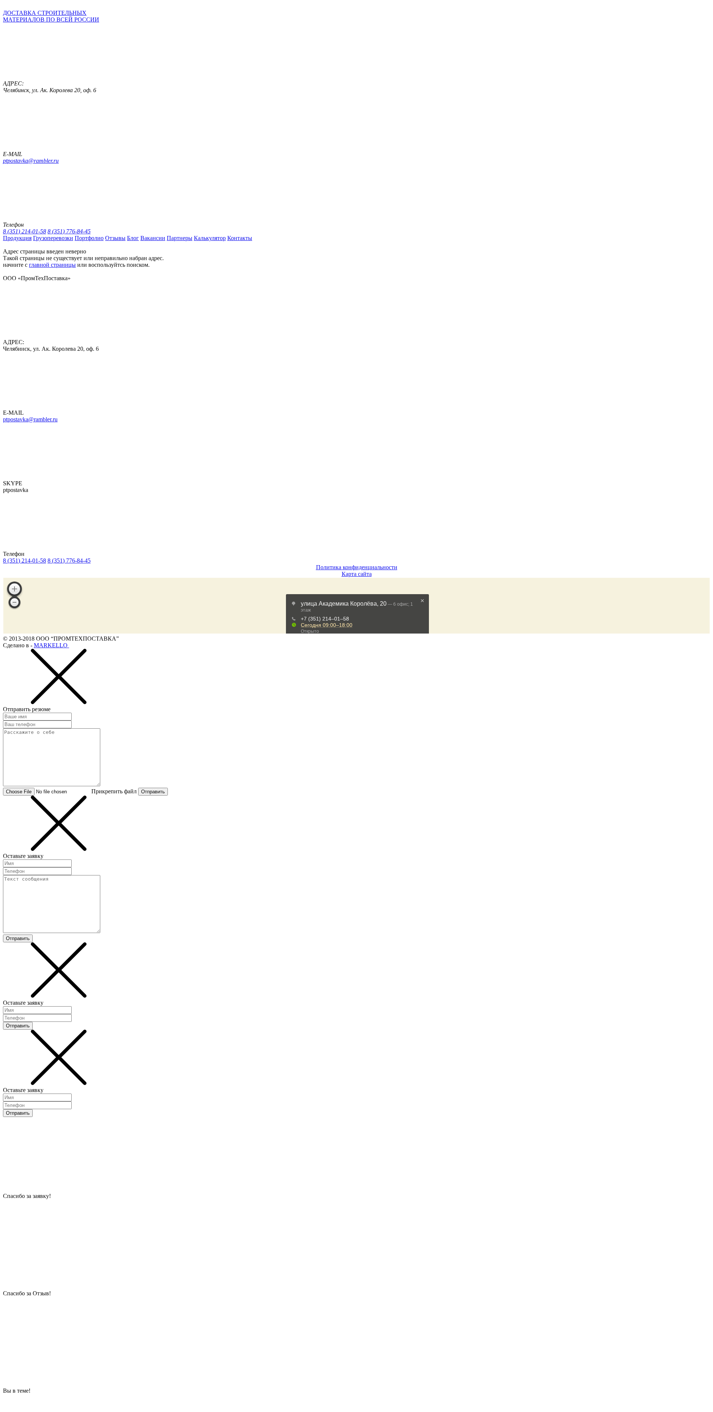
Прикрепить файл (114, 791)
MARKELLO (51, 645)
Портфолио (89, 238)
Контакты (239, 238)
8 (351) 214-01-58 (24, 231)
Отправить (153, 791)
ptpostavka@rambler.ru (31, 161)
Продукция (17, 238)
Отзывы (115, 238)
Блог (133, 238)
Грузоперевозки (53, 238)
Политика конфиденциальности (356, 567)
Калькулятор (210, 238)
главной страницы (52, 265)
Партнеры (179, 238)
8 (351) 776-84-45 (69, 231)
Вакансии (152, 238)
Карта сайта (357, 574)
